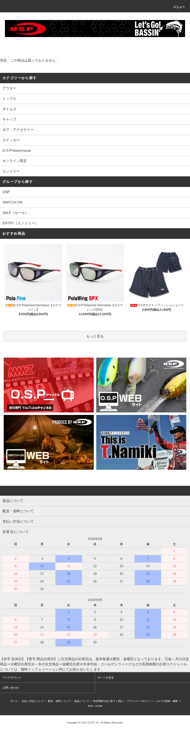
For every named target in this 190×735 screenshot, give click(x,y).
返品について (81, 701)
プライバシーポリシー (139, 701)
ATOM (98, 706)
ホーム (14, 701)
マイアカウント (12, 677)
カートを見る (105, 677)
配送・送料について (59, 701)
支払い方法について (33, 701)
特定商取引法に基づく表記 (108, 701)
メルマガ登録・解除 (166, 701)
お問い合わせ (10, 687)
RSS (90, 706)
